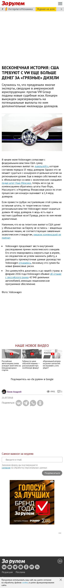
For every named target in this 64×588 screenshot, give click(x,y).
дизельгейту (41, 166)
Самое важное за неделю (17, 453)
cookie (25, 582)
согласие (6, 467)
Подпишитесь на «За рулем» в (32, 379)
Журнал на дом (46, 9)
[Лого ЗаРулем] (13, 3)
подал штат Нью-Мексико (16, 183)
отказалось (25, 262)
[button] (61, 580)
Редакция (7, 572)
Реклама (20, 572)
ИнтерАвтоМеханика (20, 9)
